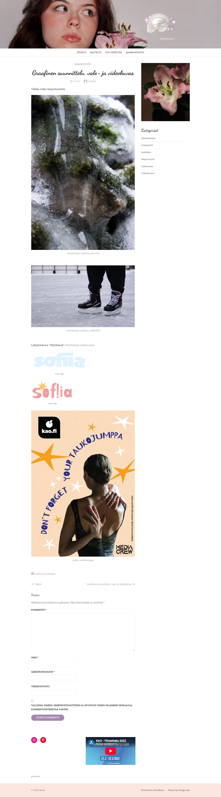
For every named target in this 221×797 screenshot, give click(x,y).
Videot (38, 584)
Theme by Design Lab (179, 790)
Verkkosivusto (40, 686)
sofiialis (92, 81)
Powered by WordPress (152, 790)
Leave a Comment (45, 573)
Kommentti (39, 610)
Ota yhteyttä (113, 52)
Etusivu (81, 52)
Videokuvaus (147, 173)
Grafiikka (146, 152)
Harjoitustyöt (83, 64)
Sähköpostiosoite (43, 672)
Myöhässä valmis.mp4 (80, 345)
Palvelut (95, 52)
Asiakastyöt (147, 145)
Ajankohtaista (135, 52)
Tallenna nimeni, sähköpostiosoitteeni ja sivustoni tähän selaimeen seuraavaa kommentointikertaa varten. (81, 707)
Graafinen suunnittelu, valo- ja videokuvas (108, 584)
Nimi (34, 657)
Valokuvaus (147, 166)
